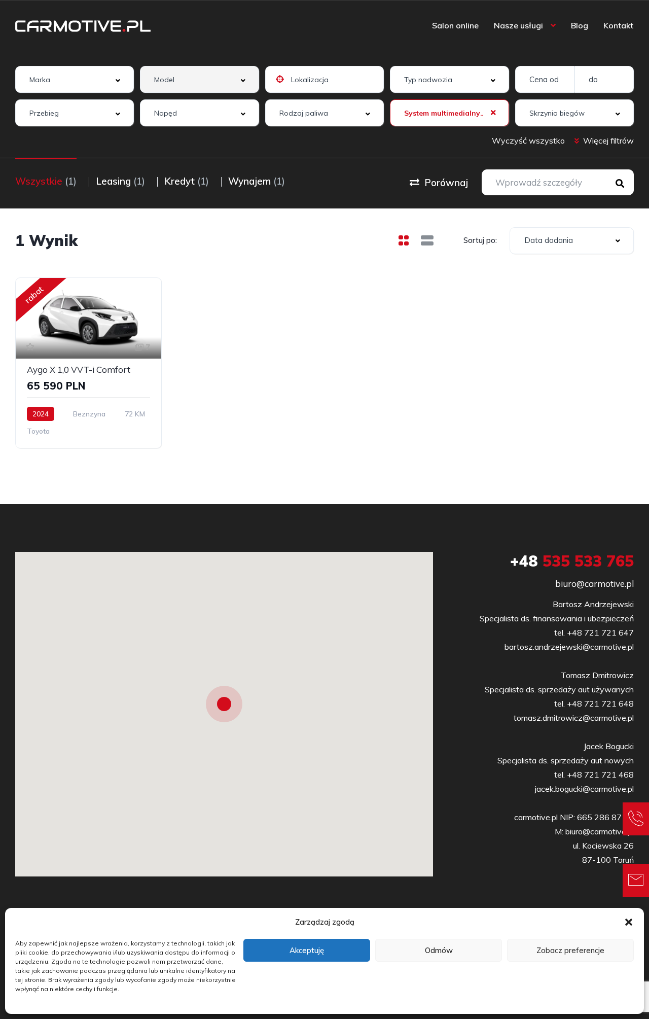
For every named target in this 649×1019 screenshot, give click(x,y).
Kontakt (618, 25)
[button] (629, 922)
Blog (579, 25)
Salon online (455, 25)
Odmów (439, 950)
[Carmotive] (83, 25)
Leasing (120, 181)
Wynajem (256, 181)
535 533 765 (572, 561)
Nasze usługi (518, 25)
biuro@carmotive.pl (594, 583)
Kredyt (186, 181)
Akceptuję (307, 950)
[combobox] (74, 79)
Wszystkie (46, 181)
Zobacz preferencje (570, 950)
